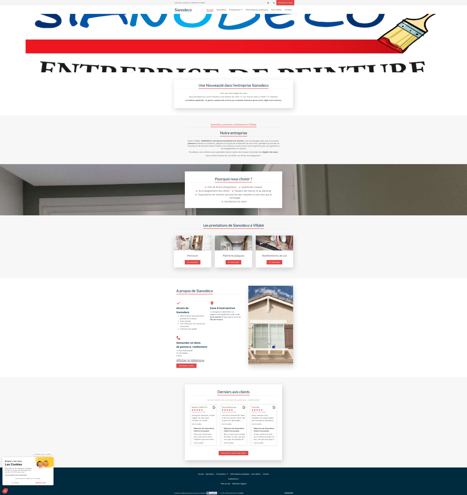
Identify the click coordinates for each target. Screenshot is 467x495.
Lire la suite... (197, 424)
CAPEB (241, 493)
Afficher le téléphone (190, 360)
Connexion (288, 492)
